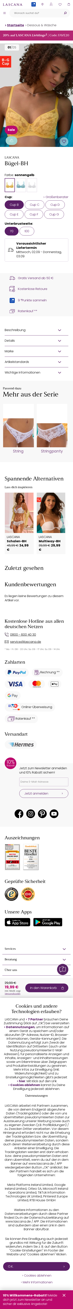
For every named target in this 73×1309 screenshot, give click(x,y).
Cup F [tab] (34, 214)
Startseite (15, 25)
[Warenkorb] (68, 4)
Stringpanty (52, 451)
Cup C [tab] (34, 204)
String (18, 451)
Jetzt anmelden (36, 793)
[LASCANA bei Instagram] (30, 813)
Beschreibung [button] (15, 330)
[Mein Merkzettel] (59, 4)
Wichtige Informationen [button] (22, 372)
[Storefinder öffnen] (42, 4)
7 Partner (35, 1019)
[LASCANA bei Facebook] (19, 813)
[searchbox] (34, 13)
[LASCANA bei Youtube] (54, 813)
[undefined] (63, 523)
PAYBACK (33, 10)
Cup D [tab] (55, 204)
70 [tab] (11, 231)
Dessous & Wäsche (41, 25)
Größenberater (57, 197)
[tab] (10, 185)
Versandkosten (12, 993)
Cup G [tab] (54, 214)
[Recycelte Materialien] (11, 140)
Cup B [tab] (14, 204)
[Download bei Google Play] (47, 922)
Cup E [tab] (14, 214)
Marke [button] (9, 351)
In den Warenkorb (43, 988)
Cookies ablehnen (25, 1085)
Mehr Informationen (38, 1282)
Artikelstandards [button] (17, 362)
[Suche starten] (65, 13)
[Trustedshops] (11, 894)
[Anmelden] (51, 4)
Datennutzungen (20, 1027)
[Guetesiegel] (28, 894)
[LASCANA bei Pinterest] (42, 813)
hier (22, 1081)
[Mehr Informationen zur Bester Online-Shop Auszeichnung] (12, 857)
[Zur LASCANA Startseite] (13, 4)
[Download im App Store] (17, 922)
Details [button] (10, 340)
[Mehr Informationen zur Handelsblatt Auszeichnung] (31, 857)
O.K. (10, 1266)
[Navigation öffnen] (4, 13)
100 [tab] (27, 231)
